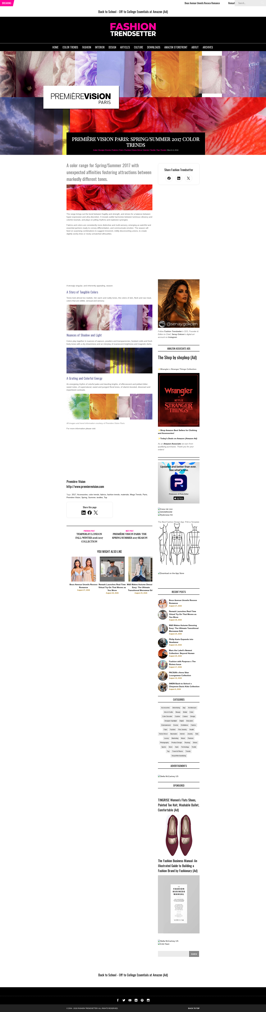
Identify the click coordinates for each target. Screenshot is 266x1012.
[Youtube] (130, 1001)
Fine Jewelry (182, 729)
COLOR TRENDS (70, 47)
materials (125, 494)
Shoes (195, 742)
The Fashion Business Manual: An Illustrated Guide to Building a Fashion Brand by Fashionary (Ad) (177, 865)
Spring (84, 497)
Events (108, 150)
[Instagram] (148, 1001)
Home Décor (137, 150)
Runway (187, 742)
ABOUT (195, 47)
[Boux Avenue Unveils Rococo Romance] (83, 581)
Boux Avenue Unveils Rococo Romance (163, 3)
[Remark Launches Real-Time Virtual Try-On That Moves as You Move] (112, 581)
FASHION (86, 47)
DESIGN (112, 47)
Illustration (173, 734)
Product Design (177, 742)
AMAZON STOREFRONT (175, 47)
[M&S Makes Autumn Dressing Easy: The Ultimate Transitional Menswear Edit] (140, 581)
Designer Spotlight (171, 721)
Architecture (192, 707)
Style (176, 747)
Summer (92, 497)
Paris (145, 494)
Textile (152, 150)
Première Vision (73, 497)
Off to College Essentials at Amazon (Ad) (143, 11)
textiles (100, 497)
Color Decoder (167, 716)
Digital (182, 721)
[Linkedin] (136, 1001)
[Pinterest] (142, 1001)
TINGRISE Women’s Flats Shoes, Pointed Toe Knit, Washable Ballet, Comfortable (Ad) (178, 804)
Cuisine (177, 716)
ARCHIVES (208, 47)
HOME (55, 47)
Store (170, 747)
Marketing (175, 738)
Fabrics (115, 150)
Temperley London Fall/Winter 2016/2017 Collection (89, 537)
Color (95, 150)
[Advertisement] (109, 261)
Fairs (121, 150)
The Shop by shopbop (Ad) (177, 357)
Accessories (82, 494)
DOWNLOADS (153, 47)
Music (183, 738)
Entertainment (166, 725)
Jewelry (190, 734)
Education (189, 721)
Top (158, 150)
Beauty (178, 712)
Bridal (185, 712)
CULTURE (138, 47)
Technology (185, 747)
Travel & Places (177, 751)
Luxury (166, 738)
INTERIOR (100, 47)
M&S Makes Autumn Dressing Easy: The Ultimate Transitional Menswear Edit (141, 587)
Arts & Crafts (168, 712)
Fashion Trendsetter (173, 331)
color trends (94, 494)
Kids (196, 734)
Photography (164, 742)
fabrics (103, 494)
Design (101, 150)
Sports (164, 747)
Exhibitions (184, 725)
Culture (185, 716)
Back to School (107, 11)
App (184, 707)
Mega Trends (136, 494)
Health (192, 729)
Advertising (176, 707)
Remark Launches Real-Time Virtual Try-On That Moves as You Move (220, 3)
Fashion (128, 150)
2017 (74, 494)
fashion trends (113, 494)
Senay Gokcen (178, 334)
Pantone (190, 738)
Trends (163, 150)
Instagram (172, 337)
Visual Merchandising (179, 756)
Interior (146, 150)
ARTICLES (125, 47)
